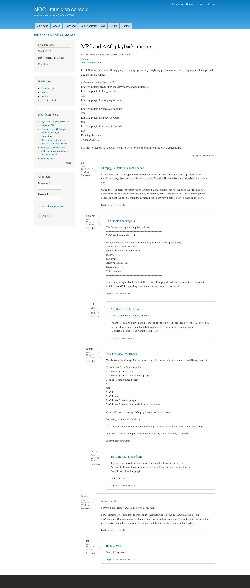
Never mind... (109, 501)
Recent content (48, 100)
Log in (194, 155)
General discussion (66, 34)
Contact (211, 4)
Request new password (52, 206)
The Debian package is (120, 221)
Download (70, 26)
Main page (42, 26)
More (68, 162)
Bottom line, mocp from (126, 456)
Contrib (126, 26)
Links (200, 4)
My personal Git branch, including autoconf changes (54, 141)
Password (44, 194)
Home (37, 34)
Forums (48, 34)
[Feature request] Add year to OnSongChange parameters (54, 132)
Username (44, 183)
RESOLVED (114, 546)
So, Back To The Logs (125, 309)
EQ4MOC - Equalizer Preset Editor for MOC (55, 123)
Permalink (85, 175)
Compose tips (47, 88)
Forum (113, 26)
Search (190, 4)
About (56, 26)
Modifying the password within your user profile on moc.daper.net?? (54, 151)
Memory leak (47, 158)
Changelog (177, 4)
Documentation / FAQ (92, 26)
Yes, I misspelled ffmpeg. (122, 354)
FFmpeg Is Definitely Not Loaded (122, 168)
